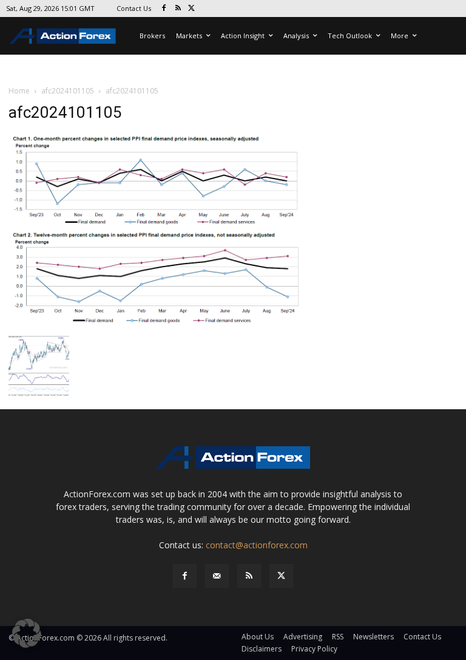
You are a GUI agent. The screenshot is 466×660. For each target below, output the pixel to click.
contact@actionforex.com (257, 545)
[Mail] (217, 576)
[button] (26, 633)
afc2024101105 (67, 91)
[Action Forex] (62, 36)
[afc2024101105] (155, 230)
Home (19, 91)
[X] (192, 9)
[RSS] (178, 9)
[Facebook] (164, 9)
